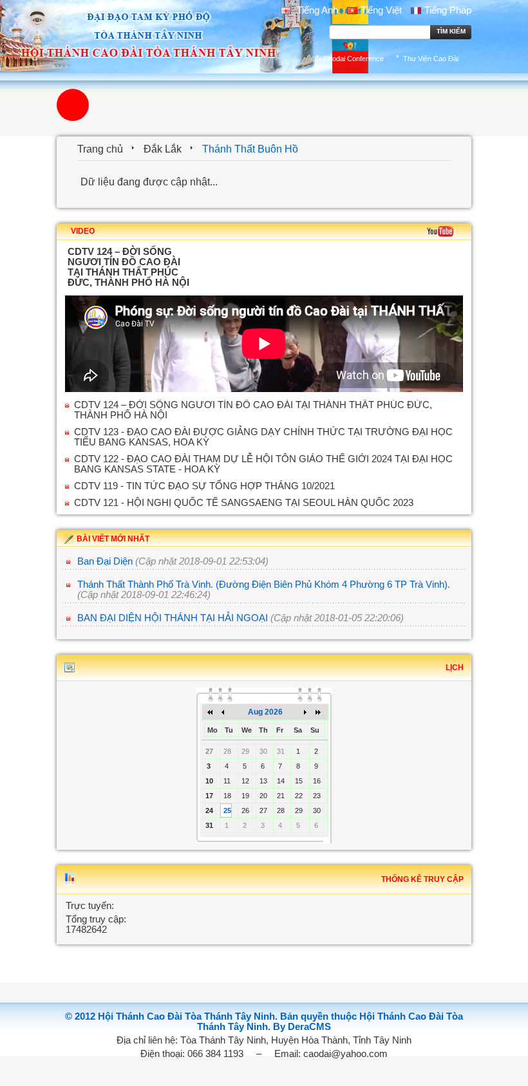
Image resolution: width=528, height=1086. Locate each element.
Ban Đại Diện (105, 561)
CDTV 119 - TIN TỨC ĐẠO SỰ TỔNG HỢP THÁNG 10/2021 (204, 486)
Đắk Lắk (163, 149)
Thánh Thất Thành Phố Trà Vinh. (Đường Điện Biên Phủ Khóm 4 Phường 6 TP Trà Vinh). (263, 584)
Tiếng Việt (381, 10)
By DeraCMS (302, 1027)
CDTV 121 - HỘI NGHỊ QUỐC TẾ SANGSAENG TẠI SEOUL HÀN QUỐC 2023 (243, 503)
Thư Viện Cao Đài (430, 58)
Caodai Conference (353, 58)
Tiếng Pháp (447, 10)
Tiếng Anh (316, 10)
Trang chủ (100, 149)
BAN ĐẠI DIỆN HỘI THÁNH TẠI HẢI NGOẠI (172, 618)
